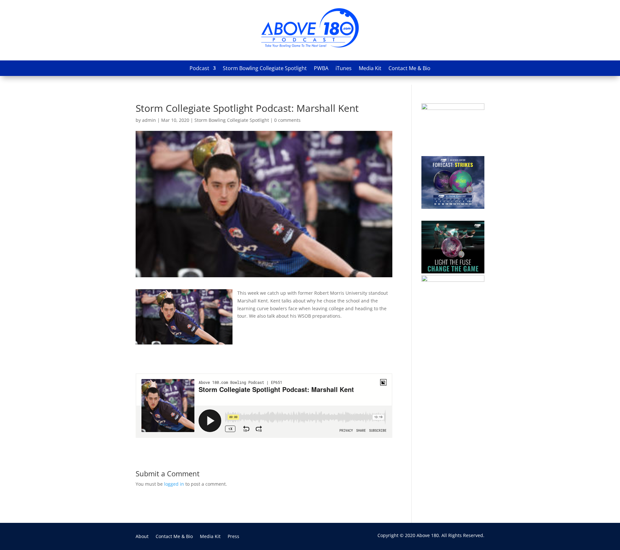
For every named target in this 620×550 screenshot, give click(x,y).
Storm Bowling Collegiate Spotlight (265, 68)
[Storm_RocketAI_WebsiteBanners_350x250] (452, 272)
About (142, 536)
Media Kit (370, 68)
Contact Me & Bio (409, 68)
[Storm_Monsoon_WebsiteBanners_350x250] (452, 207)
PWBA (321, 68)
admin (149, 120)
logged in (174, 484)
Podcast (199, 68)
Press (233, 536)
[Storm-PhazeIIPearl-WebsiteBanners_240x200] (452, 280)
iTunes (344, 68)
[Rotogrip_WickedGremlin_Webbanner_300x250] (452, 108)
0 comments (287, 120)
